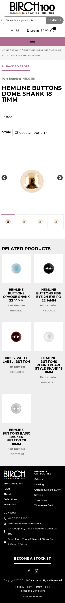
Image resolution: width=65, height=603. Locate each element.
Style (6, 132)
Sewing (16, 50)
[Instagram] (18, 30)
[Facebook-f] (12, 30)
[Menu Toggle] (32, 41)
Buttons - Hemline (35, 50)
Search (54, 20)
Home (5, 50)
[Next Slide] (60, 178)
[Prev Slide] (4, 178)
